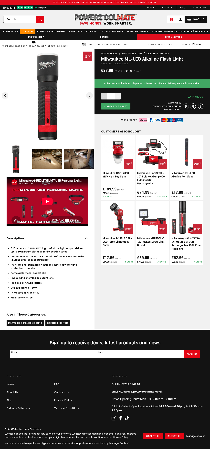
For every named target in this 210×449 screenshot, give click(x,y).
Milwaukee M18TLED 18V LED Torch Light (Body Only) (117, 242)
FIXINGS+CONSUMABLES (164, 31)
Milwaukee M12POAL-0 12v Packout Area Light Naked (151, 242)
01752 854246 (130, 384)
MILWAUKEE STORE (132, 53)
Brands (104, 37)
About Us (167, 7)
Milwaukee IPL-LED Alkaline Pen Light (183, 174)
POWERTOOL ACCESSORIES (51, 31)
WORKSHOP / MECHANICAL (194, 31)
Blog (182, 7)
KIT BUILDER (27, 31)
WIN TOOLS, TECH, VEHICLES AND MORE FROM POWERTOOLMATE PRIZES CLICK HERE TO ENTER (105, 2)
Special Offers (173, 37)
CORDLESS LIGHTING (58, 323)
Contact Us (199, 7)
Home (150, 7)
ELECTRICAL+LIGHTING (111, 31)
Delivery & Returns (18, 408)
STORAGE (91, 31)
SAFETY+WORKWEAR (137, 31)
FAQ (57, 384)
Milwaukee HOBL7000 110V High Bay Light (116, 174)
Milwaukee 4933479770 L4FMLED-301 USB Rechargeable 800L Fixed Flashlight (186, 244)
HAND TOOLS (75, 31)
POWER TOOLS (10, 31)
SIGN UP (192, 354)
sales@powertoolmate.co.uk (142, 392)
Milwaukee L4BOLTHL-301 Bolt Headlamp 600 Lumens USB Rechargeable (151, 178)
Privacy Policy (63, 400)
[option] (47, 95)
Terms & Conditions (66, 408)
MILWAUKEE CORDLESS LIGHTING (25, 323)
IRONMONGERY (36, 37)
